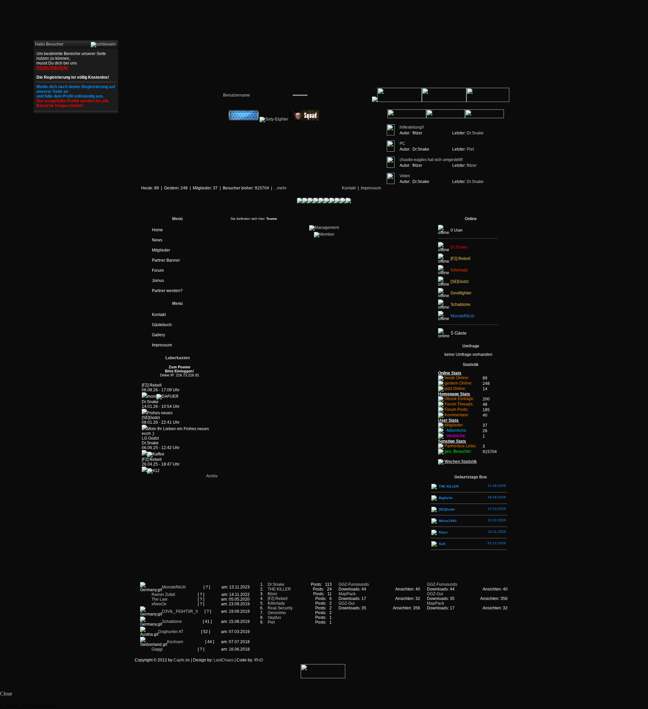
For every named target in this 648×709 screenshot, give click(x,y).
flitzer (472, 165)
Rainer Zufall (163, 594)
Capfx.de (181, 660)
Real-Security (280, 608)
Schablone (172, 621)
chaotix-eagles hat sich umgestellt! (431, 159)
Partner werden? (167, 290)
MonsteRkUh (174, 587)
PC (402, 143)
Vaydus (274, 617)
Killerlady (276, 603)
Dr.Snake (475, 133)
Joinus (158, 280)
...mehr (280, 188)
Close (6, 694)
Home (157, 230)
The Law (159, 599)
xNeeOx (159, 604)
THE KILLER (279, 589)
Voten (405, 176)
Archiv (212, 476)
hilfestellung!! (412, 127)
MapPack (347, 594)
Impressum (371, 188)
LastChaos (224, 660)
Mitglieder (161, 250)
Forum (158, 270)
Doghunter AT (170, 631)
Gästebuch (162, 324)
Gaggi (157, 649)
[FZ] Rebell (278, 598)
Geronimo (277, 612)
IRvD (258, 660)
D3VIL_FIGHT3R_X (180, 611)
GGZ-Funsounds (354, 584)
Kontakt (349, 188)
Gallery (158, 335)
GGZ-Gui (347, 603)
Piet (470, 149)
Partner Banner (166, 260)
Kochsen (175, 641)
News (157, 240)
